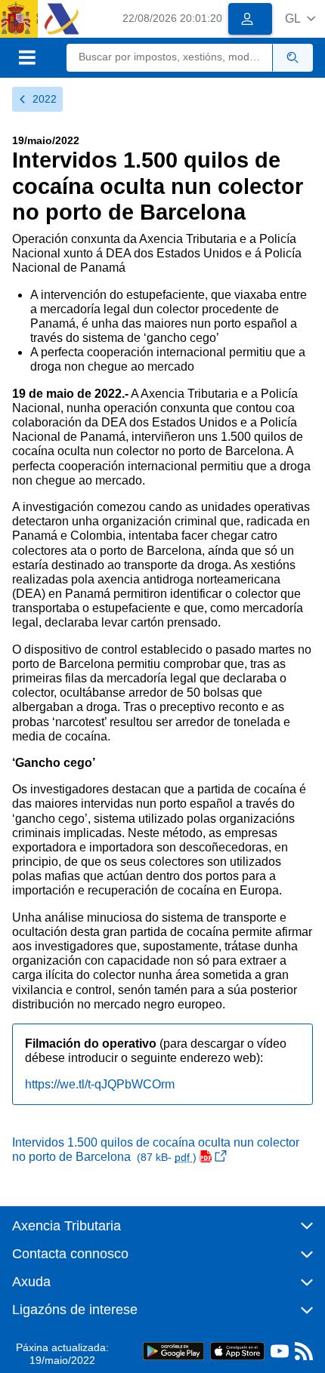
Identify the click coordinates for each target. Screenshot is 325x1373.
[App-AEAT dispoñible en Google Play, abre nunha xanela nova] (173, 1350)
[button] (300, 18)
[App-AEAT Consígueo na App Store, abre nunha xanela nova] (237, 1350)
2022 (44, 99)
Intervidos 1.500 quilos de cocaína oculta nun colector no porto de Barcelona (155, 1149)
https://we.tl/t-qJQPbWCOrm (100, 1084)
